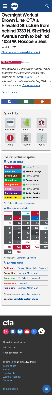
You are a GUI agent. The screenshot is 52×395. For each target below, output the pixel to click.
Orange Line (11, 184)
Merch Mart (32, 273)
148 (37, 247)
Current (18, 203)
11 (28, 218)
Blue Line (10, 171)
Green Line (11, 180)
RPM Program (25, 77)
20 (19, 223)
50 (10, 233)
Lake (35, 268)
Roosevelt (43, 268)
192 (19, 252)
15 (46, 218)
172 (9, 252)
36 (46, 223)
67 (46, 233)
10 (19, 218)
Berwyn (21, 268)
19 (10, 223)
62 (28, 233)
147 (27, 247)
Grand (29, 268)
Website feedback (12, 377)
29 (37, 223)
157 (46, 247)
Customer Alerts (31, 85)
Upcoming (30, 203)
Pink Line (10, 189)
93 (46, 237)
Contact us (8, 380)
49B (37, 228)
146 (19, 247)
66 (37, 233)
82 (19, 237)
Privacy (7, 369)
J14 (37, 218)
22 (28, 223)
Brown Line (11, 176)
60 (19, 233)
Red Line (9, 167)
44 (19, 228)
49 (28, 228)
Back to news (9, 92)
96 (10, 242)
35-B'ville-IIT (23, 278)
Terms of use (9, 366)
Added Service (33, 193)
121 (37, 242)
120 (27, 242)
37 (10, 228)
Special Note (32, 180)
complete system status (26, 299)
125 (9, 247)
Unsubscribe (9, 373)
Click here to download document (20, 52)
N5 (28, 213)
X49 (46, 228)
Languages (12, 389)
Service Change (33, 171)
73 (10, 237)
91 (28, 237)
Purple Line (11, 193)
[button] (6, 6)
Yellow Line (11, 197)
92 (37, 237)
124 (46, 242)
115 (19, 242)
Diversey (22, 273)
